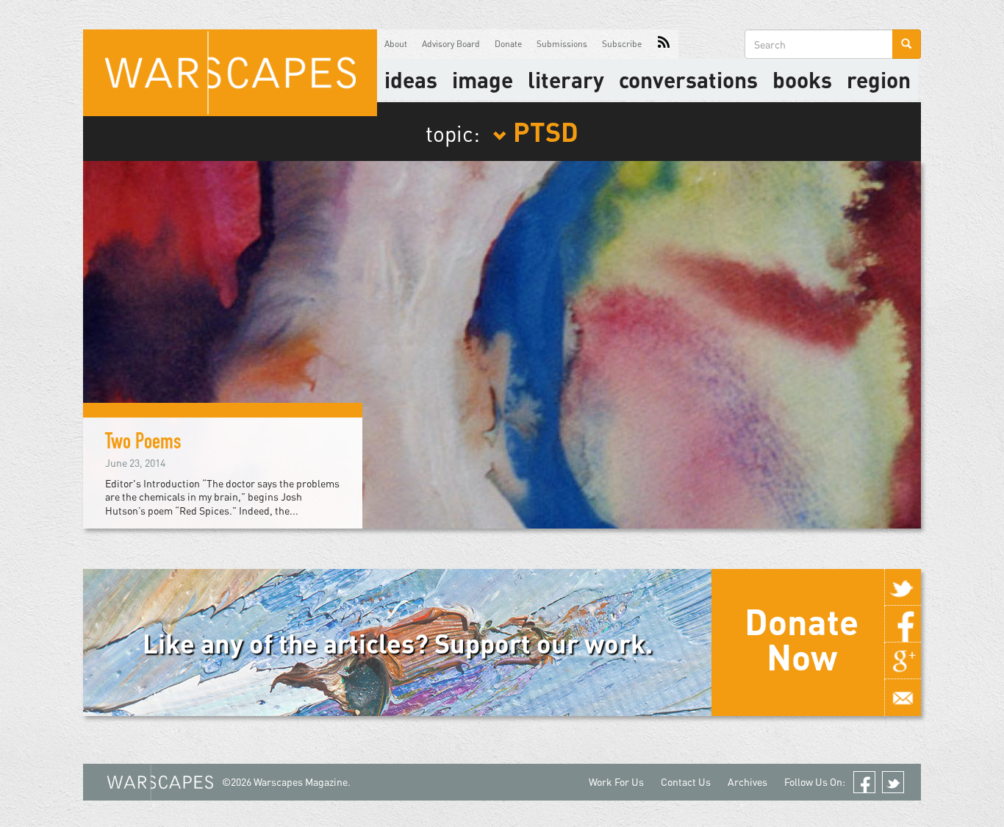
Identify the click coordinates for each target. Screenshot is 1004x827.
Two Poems (143, 444)
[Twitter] (902, 587)
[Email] (902, 697)
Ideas (410, 79)
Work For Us (616, 782)
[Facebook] (902, 624)
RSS (663, 44)
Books (802, 79)
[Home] (230, 72)
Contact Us (686, 782)
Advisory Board (451, 43)
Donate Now (801, 639)
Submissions (562, 43)
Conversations (688, 79)
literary (566, 79)
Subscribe (622, 43)
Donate (508, 43)
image (482, 79)
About (395, 43)
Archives (747, 782)
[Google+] (902, 660)
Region (879, 79)
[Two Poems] (502, 343)
